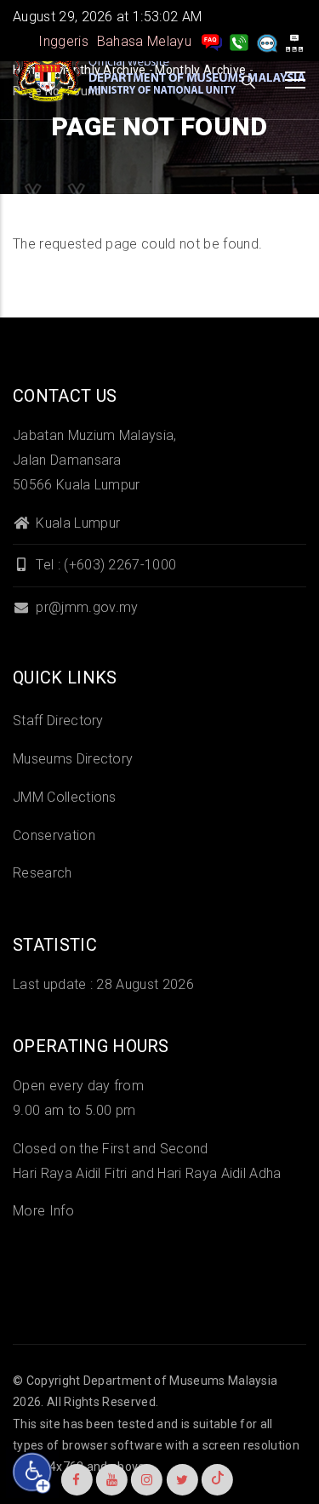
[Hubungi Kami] (239, 41)
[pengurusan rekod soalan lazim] (212, 41)
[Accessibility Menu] (32, 1472)
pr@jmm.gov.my (85, 607)
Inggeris (63, 41)
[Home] (161, 76)
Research (42, 873)
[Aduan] (267, 41)
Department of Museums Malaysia (180, 1380)
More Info (43, 1211)
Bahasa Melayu (144, 41)
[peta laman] (294, 41)
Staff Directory (58, 720)
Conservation (54, 835)
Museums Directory (73, 759)
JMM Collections (65, 797)
